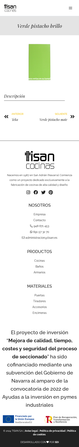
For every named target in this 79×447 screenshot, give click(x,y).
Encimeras (40, 312)
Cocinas (39, 260)
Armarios (39, 272)
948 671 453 (41, 226)
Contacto (39, 220)
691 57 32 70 (41, 231)
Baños (39, 266)
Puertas (39, 295)
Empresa (40, 214)
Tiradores (39, 301)
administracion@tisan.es (41, 237)
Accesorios (39, 307)
